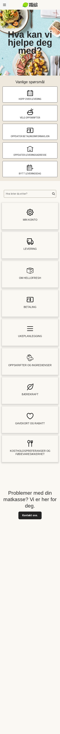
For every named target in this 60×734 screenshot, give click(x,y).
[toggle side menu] (4, 5)
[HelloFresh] (30, 4)
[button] (54, 194)
